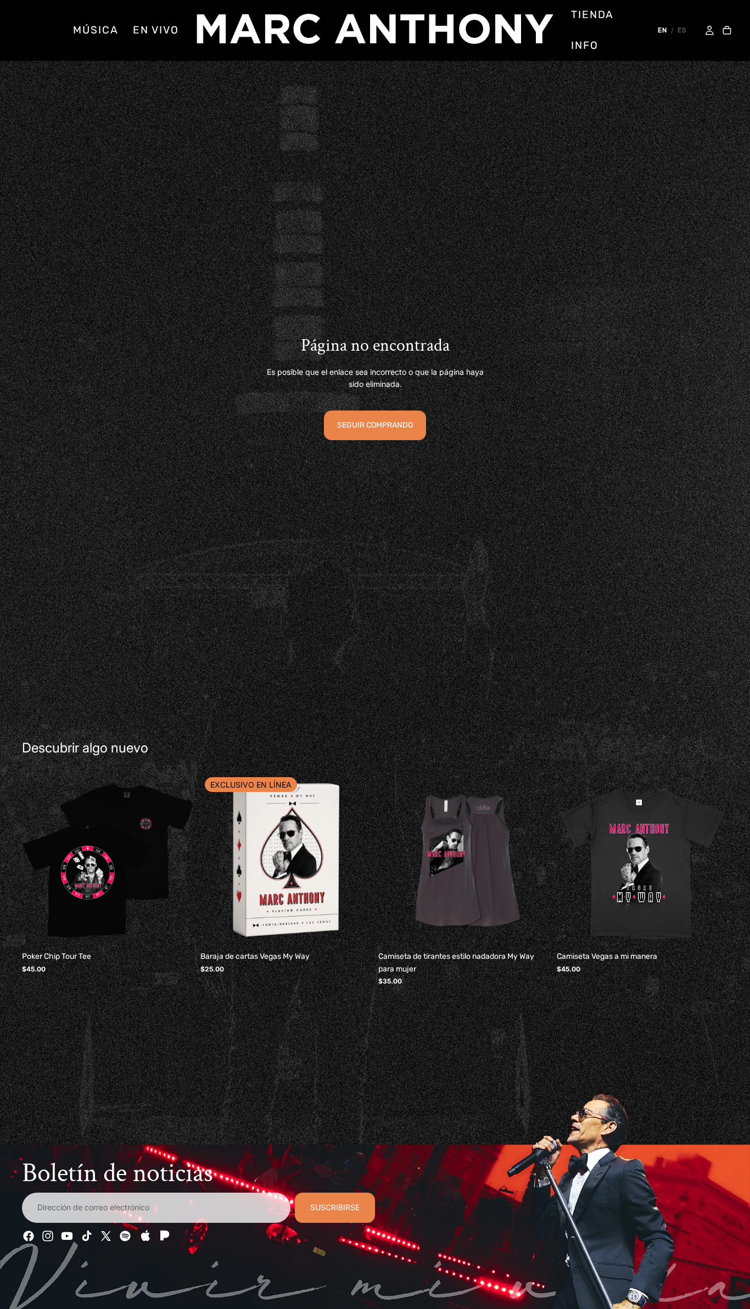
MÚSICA (95, 30)
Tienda (592, 14)
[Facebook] (28, 1236)
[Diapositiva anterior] (38, 861)
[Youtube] (67, 1236)
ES (682, 30)
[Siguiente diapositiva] (177, 861)
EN (662, 30)
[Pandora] (163, 1236)
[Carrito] (726, 31)
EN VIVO (156, 30)
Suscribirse (335, 1207)
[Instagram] (47, 1236)
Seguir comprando (375, 425)
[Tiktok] (86, 1236)
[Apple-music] (144, 1236)
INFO (584, 45)
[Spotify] (125, 1236)
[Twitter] (106, 1236)
